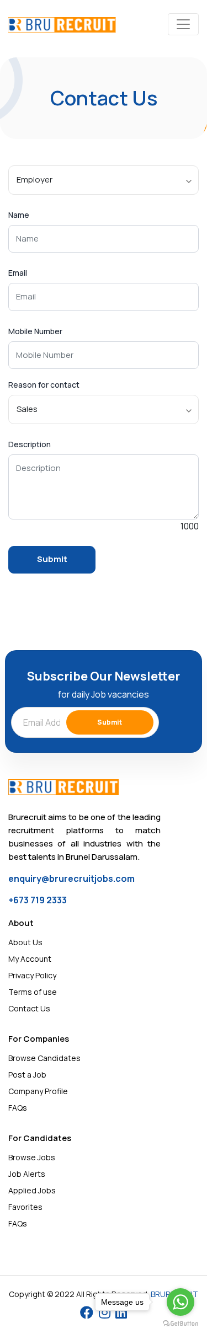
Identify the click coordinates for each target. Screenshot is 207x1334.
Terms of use (32, 992)
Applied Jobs (32, 1190)
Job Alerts (26, 1174)
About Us (25, 942)
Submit (109, 722)
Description (29, 444)
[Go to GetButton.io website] (180, 1323)
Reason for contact (43, 385)
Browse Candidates (44, 1058)
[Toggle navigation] (183, 24)
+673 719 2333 (37, 900)
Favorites (25, 1207)
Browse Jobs (31, 1157)
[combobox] (103, 180)
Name (18, 215)
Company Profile (38, 1091)
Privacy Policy (32, 975)
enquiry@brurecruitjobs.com (71, 878)
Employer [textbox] (34, 179)
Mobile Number (35, 331)
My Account (29, 958)
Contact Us (29, 1008)
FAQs (17, 1107)
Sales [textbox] (27, 409)
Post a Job (27, 1074)
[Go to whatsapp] (180, 1302)
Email (17, 273)
